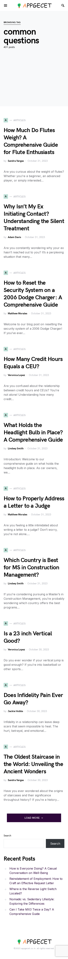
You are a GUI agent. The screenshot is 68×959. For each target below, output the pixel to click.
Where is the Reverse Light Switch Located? (33, 891)
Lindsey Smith (16, 448)
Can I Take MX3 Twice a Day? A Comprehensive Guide (31, 912)
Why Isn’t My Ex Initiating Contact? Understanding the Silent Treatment (34, 217)
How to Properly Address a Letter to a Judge (34, 502)
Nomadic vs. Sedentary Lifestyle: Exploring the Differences (31, 901)
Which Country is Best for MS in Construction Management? (31, 567)
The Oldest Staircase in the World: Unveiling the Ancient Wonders (33, 764)
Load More (32, 817)
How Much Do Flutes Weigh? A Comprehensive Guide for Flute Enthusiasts (31, 141)
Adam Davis (14, 237)
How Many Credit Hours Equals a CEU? (33, 363)
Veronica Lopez (16, 375)
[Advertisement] (34, 83)
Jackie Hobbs (15, 711)
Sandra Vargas (16, 160)
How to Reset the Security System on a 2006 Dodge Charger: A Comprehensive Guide (33, 293)
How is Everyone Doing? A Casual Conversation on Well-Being (33, 871)
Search (7, 835)
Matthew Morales (17, 313)
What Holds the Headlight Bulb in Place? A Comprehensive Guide (33, 432)
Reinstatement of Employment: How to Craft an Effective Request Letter (36, 881)
